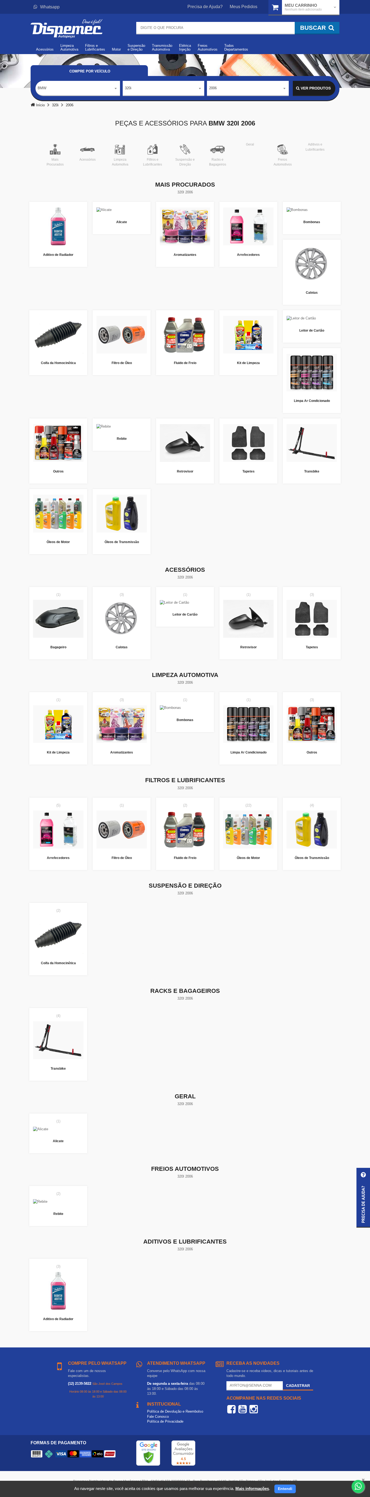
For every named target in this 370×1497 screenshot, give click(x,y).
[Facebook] (231, 1409)
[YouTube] (243, 1409)
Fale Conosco (158, 1417)
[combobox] (77, 88)
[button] (363, 1198)
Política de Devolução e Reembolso (175, 1411)
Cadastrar (298, 1385)
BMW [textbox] (42, 88)
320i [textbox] (128, 88)
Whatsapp (50, 7)
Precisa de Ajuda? (205, 6)
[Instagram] (254, 1409)
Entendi (285, 1488)
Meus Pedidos (243, 6)
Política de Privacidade (165, 1421)
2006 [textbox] (213, 88)
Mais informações (252, 1488)
